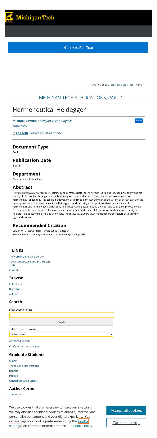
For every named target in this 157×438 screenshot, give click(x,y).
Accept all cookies (126, 410)
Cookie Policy (82, 426)
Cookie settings (126, 422)
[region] (78, 416)
